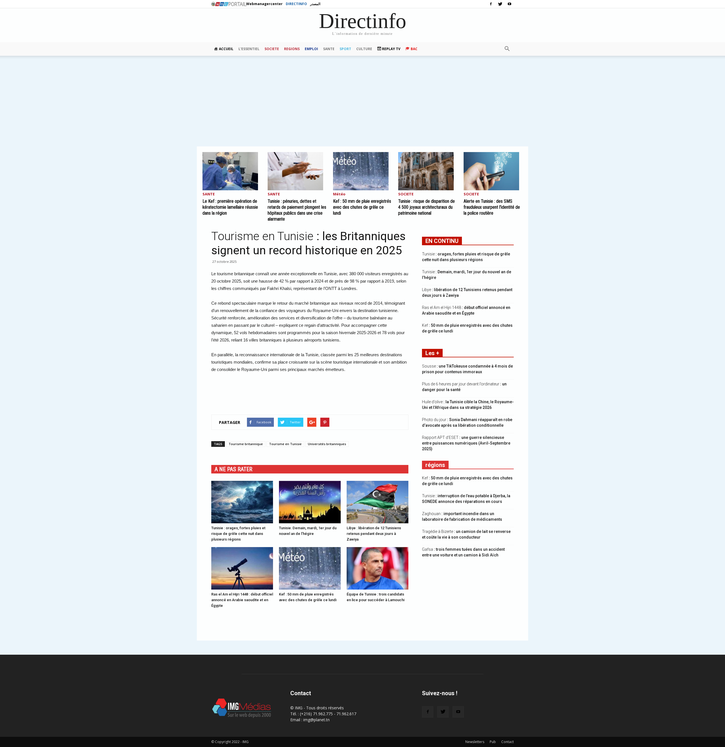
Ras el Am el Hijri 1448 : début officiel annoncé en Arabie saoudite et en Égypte (242, 600)
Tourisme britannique (246, 444)
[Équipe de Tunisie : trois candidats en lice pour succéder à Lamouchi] (377, 568)
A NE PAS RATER (233, 469)
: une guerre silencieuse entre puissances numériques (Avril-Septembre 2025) (466, 443)
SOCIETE (272, 48)
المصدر (315, 3)
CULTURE (364, 48)
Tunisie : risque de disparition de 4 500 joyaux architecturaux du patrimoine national (426, 207)
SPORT (345, 48)
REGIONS (292, 48)
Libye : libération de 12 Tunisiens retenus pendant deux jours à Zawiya (374, 533)
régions (435, 465)
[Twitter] (500, 4)
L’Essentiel (248, 48)
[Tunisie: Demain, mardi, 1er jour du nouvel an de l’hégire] (310, 502)
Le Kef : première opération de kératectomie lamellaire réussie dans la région (230, 207)
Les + (432, 353)
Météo (339, 194)
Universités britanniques (327, 444)
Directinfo (296, 3)
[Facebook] (491, 4)
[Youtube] (509, 4)
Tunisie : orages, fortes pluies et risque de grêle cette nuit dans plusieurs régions (238, 533)
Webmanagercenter (264, 3)
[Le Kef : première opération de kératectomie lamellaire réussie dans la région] (231, 171)
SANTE (328, 48)
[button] (507, 49)
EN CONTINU (442, 241)
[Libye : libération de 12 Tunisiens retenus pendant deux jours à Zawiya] (377, 502)
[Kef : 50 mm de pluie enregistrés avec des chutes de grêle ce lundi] (362, 171)
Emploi (311, 48)
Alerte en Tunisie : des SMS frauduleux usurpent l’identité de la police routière (492, 207)
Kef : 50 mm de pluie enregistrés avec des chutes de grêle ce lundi (362, 207)
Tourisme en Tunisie (285, 444)
